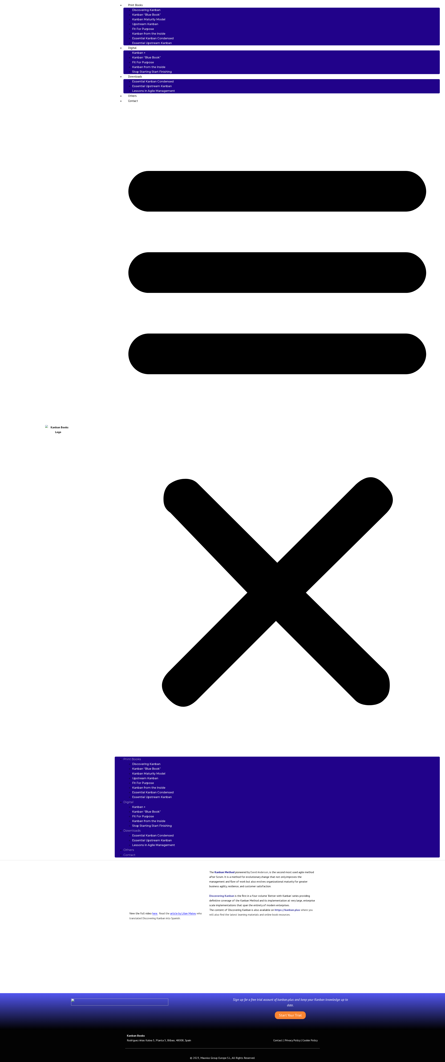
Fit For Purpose (143, 29)
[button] (277, 430)
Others (132, 96)
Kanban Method (224, 872)
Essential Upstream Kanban (152, 43)
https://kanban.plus (288, 910)
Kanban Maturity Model (148, 19)
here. (155, 913)
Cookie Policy (310, 1040)
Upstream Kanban (145, 24)
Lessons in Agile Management (153, 91)
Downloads (135, 76)
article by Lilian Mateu (183, 913)
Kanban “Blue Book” (146, 14)
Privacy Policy (292, 1040)
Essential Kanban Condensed (153, 38)
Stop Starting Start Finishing (152, 71)
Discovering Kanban (146, 10)
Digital (132, 48)
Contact (133, 101)
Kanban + (138, 52)
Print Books (135, 5)
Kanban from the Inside (148, 33)
